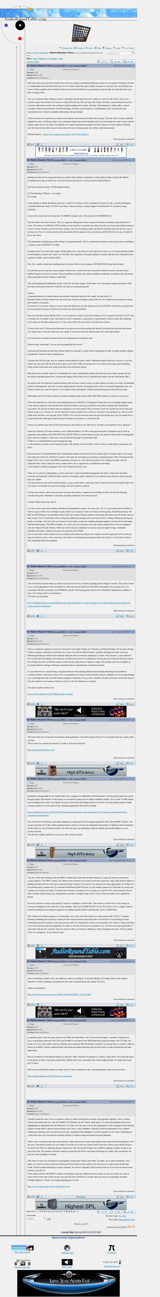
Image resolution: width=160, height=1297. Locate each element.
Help (99, 48)
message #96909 (60, 566)
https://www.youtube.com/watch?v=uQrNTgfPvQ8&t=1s (66, 134)
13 (51, 1211)
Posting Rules (67, 48)
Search (90, 48)
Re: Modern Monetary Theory (40, 66)
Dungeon (44, 53)
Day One (122, 1216)
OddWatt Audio (67, 1253)
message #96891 (60, 160)
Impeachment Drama (127, 1219)
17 (61, 1211)
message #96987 (60, 720)
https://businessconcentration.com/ (41, 750)
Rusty (32, 69)
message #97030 (60, 860)
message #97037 (60, 961)
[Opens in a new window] (68, 1296)
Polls (61, 59)
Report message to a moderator (124, 139)
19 (67, 1211)
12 (49, 1211)
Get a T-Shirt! (129, 48)
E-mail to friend (33, 62)
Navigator (53, 59)
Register (108, 48)
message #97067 (60, 1020)
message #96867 (60, 66)
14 (54, 1211)
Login (117, 48)
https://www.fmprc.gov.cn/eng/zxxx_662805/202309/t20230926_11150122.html (59, 994)
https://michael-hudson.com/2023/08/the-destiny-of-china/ (50, 694)
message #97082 (60, 1102)
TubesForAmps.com (112, 1266)
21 (71, 1211)
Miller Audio (67, 1267)
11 (47, 1211)
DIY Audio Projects (22, 1252)
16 (59, 1211)
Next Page (80, 1197)
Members (80, 48)
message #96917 (60, 632)
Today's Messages (39, 59)
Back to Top (81, 1224)
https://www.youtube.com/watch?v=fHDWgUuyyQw (49, 1186)
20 (69, 1211)
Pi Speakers (111, 1253)
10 (44, 1211)
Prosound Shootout (22, 1267)
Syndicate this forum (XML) (116, 1227)
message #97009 (60, 779)
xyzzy (36, 53)
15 (57, 1211)
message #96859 (80, 66)
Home (29, 53)
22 (74, 1211)
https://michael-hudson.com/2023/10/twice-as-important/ (50, 1076)
